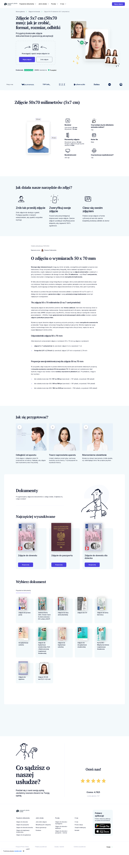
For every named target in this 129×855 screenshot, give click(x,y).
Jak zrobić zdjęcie (41, 822)
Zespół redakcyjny (80, 827)
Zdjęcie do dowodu (22, 822)
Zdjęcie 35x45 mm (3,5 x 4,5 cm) (44, 678)
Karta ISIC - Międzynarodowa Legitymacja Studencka (103, 646)
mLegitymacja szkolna (23, 644)
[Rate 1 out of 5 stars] (82, 781)
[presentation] (64, 427)
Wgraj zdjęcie (118, 4)
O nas (76, 822)
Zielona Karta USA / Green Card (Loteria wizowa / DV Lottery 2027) (44, 616)
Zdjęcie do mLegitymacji (23, 835)
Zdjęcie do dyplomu (22, 678)
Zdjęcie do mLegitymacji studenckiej (82, 645)
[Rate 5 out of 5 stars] (103, 781)
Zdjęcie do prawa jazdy (24, 614)
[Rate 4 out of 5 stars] (98, 781)
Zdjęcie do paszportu (22, 824)
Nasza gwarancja (41, 827)
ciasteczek (18, 851)
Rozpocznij (25, 565)
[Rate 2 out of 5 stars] (88, 781)
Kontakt (77, 830)
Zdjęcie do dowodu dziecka (24, 827)
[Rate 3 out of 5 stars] (93, 781)
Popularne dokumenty (23, 590)
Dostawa (38, 830)
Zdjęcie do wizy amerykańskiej (63, 614)
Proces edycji (79, 824)
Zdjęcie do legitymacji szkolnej (61, 645)
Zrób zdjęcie (44, 59)
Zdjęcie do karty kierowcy (102, 614)
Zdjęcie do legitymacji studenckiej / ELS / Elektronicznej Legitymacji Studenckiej (44, 648)
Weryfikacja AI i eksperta (43, 824)
